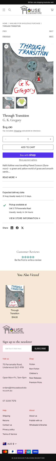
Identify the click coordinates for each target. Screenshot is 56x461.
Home (5, 23)
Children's (33, 373)
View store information (23, 218)
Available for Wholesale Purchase (25, 23)
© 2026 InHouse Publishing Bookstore (28, 458)
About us (33, 416)
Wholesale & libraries (38, 425)
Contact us (7, 425)
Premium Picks (35, 382)
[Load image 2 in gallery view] (21, 103)
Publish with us (35, 420)
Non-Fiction (34, 369)
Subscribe (40, 348)
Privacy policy (9, 429)
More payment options (28, 160)
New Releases (35, 378)
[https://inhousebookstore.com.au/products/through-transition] (12, 228)
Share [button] (5, 227)
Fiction (32, 364)
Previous (6, 36)
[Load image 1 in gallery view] (8, 103)
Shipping (17, 131)
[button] (4, 10)
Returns (6, 420)
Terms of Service (10, 434)
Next (51, 31)
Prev (5, 31)
